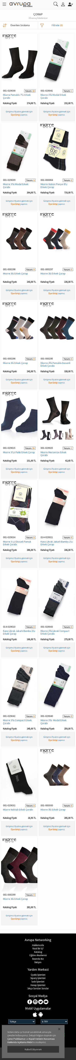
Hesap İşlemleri (38, 985)
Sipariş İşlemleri (38, 978)
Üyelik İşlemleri (38, 974)
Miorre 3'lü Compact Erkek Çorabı (17, 722)
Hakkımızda (38, 945)
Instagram (35, 1002)
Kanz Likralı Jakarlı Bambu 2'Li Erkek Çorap (57, 543)
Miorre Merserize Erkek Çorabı (53, 454)
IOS (35, 1014)
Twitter (40, 1002)
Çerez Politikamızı (16, 1038)
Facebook (30, 1002)
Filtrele (57, 25)
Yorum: (28, 91)
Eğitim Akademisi (38, 955)
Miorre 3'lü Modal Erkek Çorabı (53, 96)
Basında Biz (38, 958)
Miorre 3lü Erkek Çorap (15, 273)
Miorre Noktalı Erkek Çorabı (18, 809)
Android (40, 1014)
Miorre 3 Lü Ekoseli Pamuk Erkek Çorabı (17, 543)
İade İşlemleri (38, 981)
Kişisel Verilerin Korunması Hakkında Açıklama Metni (31, 1040)
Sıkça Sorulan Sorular (38, 988)
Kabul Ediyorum (33, 1049)
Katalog (38, 952)
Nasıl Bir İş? (38, 948)
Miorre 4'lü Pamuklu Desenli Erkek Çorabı (55, 364)
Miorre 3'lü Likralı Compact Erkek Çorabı (55, 632)
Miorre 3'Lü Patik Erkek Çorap (19, 452)
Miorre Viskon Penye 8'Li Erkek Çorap (54, 185)
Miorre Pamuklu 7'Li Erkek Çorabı (17, 96)
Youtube (46, 1002)
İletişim (38, 962)
